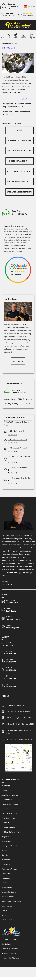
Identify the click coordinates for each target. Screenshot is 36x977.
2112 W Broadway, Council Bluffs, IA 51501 (18, 731)
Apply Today (18, 361)
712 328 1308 (12, 473)
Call (9, 38)
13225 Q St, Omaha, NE (16, 431)
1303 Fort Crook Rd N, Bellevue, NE (19, 457)
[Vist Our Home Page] (18, 25)
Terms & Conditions (9, 953)
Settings (16, 958)
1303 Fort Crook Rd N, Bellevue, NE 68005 (20, 724)
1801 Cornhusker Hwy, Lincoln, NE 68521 (20, 739)
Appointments (7, 800)
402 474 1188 (12, 484)
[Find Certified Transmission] (19, 757)
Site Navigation (7, 944)
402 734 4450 (12, 462)
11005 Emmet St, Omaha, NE (18, 448)
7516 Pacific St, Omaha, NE (17, 439)
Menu (3, 38)
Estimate (23, 38)
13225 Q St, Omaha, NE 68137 (16, 705)
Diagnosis (32, 38)
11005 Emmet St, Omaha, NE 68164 (18, 718)
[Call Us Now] (19, 644)
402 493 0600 (12, 451)
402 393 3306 (12, 443)
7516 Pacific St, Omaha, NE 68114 (18, 712)
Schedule (16, 38)
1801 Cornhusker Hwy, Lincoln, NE (19, 479)
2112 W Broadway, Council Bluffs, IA (20, 468)
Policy (9, 958)
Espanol (31, 6)
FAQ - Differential (8, 48)
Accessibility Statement (10, 949)
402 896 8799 (12, 434)
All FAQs (25, 99)
